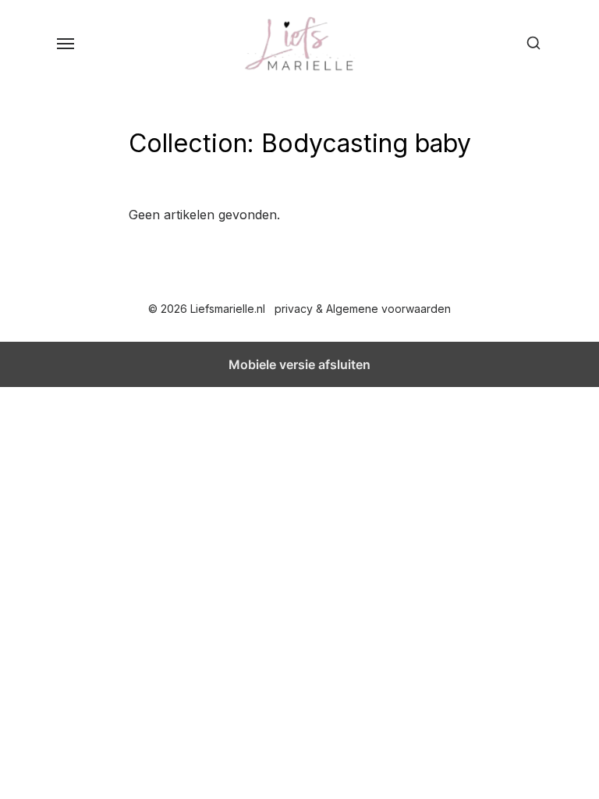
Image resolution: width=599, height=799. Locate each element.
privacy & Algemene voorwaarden (363, 308)
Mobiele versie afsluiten (299, 364)
